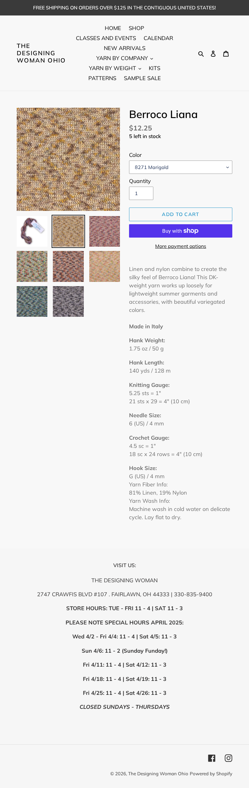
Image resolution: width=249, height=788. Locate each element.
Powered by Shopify (211, 773)
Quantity (140, 181)
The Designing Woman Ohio (41, 53)
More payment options (180, 246)
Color (135, 154)
